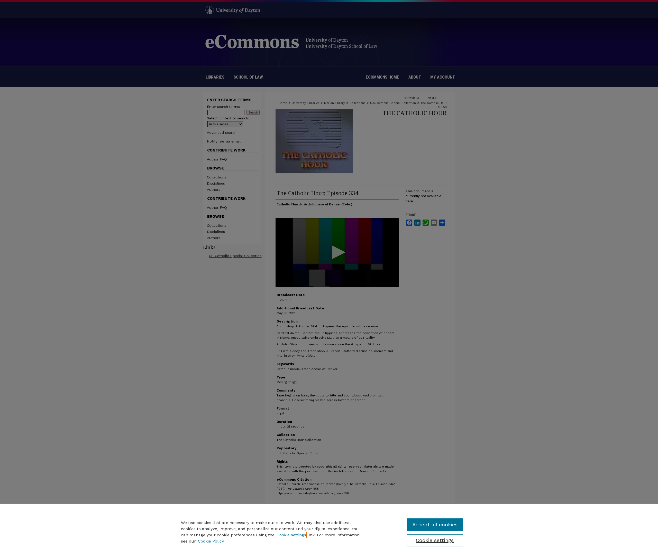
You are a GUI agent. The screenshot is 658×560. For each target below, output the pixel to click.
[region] (329, 532)
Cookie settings (291, 535)
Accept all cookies (435, 524)
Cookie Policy (211, 541)
